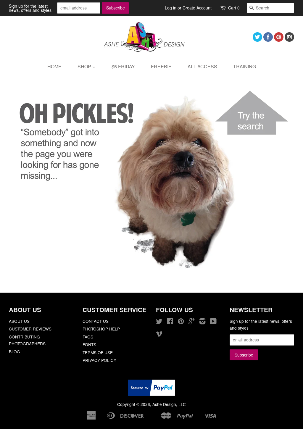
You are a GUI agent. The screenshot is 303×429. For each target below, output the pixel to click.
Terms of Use (98, 352)
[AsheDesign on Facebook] (268, 39)
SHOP (85, 66)
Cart (234, 8)
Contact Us (96, 321)
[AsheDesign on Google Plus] (191, 322)
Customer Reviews (30, 329)
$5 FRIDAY (123, 66)
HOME (54, 66)
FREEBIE (161, 66)
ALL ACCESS (202, 66)
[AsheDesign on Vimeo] (159, 335)
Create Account (197, 8)
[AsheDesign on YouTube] (213, 322)
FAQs (88, 337)
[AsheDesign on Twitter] (257, 39)
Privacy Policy (99, 360)
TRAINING (244, 66)
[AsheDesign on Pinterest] (278, 39)
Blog (14, 351)
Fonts (89, 344)
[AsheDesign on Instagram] (289, 39)
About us (19, 321)
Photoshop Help (101, 329)
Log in (170, 8)
